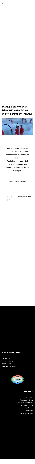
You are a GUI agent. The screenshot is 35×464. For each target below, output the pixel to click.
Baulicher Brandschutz (25, 403)
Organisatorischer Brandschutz (27, 406)
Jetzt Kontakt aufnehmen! (17, 182)
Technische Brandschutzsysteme (26, 412)
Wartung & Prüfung (26, 400)
